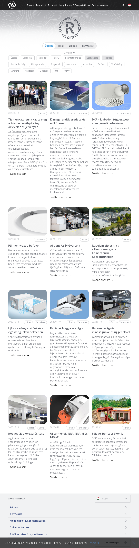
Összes (49, 45)
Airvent (11, 499)
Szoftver (101, 64)
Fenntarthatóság (18, 64)
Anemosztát (71, 64)
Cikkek (73, 45)
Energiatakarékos (73, 57)
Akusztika (87, 64)
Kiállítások (29, 70)
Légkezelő (27, 57)
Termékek (41, 5)
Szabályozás (92, 57)
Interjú (56, 57)
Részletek (93, 543)
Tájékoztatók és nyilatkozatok (28, 534)
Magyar (104, 499)
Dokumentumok (100, 5)
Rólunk (30, 5)
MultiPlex (42, 57)
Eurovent (15, 70)
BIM (56, 70)
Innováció (108, 57)
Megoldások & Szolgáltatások (74, 5)
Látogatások (55, 64)
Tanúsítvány (116, 64)
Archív (67, 70)
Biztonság (44, 70)
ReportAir (53, 5)
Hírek (61, 45)
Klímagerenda (37, 64)
